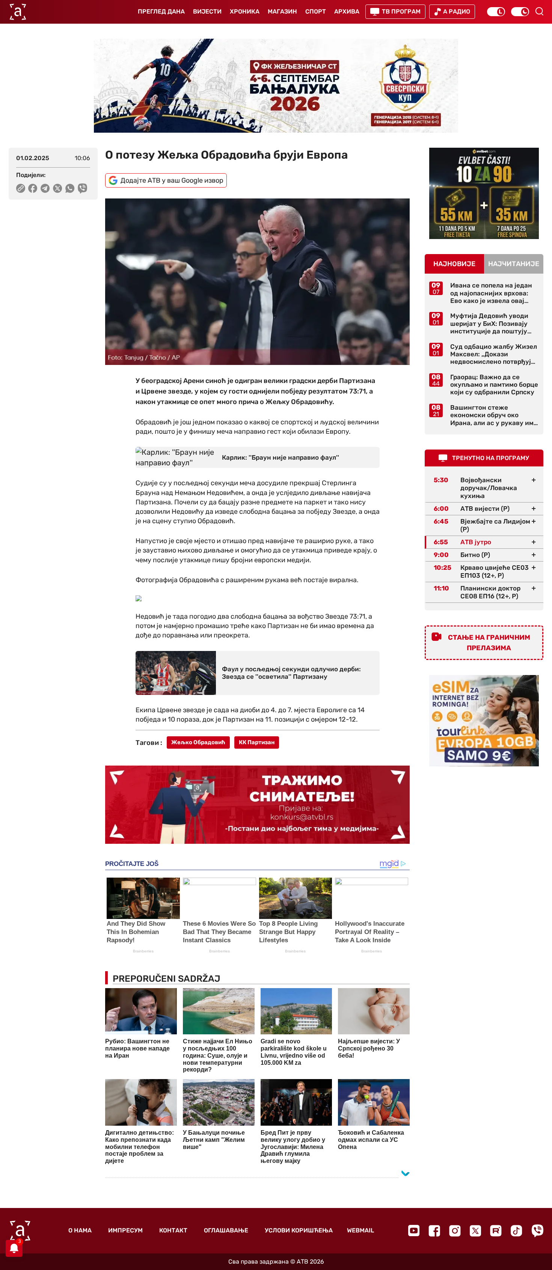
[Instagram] (455, 1231)
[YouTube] (413, 1230)
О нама (80, 1230)
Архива (346, 11)
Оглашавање (226, 1230)
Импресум (125, 1230)
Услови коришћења (299, 1230)
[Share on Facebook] (33, 188)
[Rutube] (496, 1231)
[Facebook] (434, 1231)
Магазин (282, 11)
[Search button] (539, 11)
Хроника (244, 11)
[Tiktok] (516, 1231)
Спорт (315, 11)
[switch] (496, 11)
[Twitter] (475, 1231)
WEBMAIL (360, 1230)
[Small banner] (484, 193)
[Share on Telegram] (45, 188)
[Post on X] (57, 188)
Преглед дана (161, 11)
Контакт (173, 1230)
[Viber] (537, 1230)
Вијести (207, 11)
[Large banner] (276, 86)
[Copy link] (20, 188)
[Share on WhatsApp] (70, 188)
